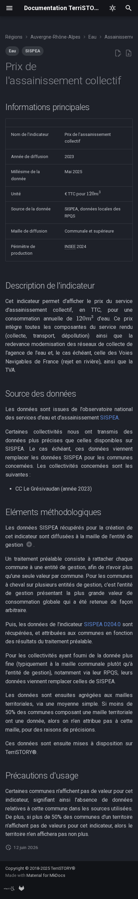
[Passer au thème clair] (112, 8)
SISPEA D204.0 (102, 624)
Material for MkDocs (45, 875)
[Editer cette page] (118, 53)
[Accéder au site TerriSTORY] (9, 888)
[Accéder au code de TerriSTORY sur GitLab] (21, 888)
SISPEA (32, 50)
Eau (12, 50)
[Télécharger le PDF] (129, 53)
